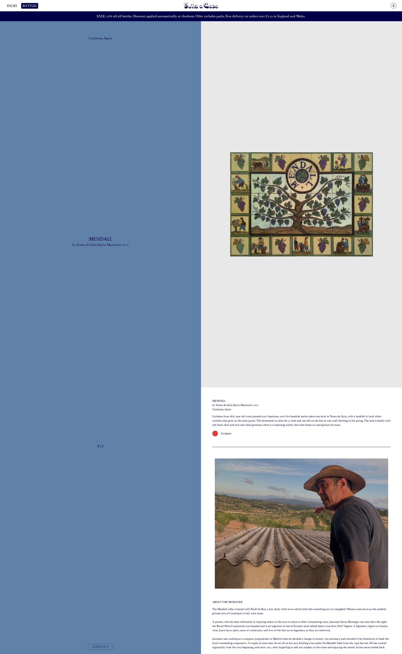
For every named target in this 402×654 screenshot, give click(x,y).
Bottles (30, 6)
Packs (12, 6)
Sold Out (100, 647)
